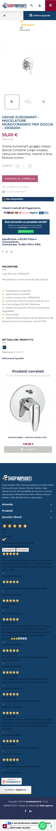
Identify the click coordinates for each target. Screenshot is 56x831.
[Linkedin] (30, 811)
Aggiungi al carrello (20, 178)
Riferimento (7, 352)
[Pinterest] (11, 252)
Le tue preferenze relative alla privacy (31, 823)
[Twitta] (7, 252)
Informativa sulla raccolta (16, 827)
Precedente (9, 550)
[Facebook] (25, 811)
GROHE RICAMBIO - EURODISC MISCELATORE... (28, 437)
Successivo (22, 550)
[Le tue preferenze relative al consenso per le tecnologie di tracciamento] (51, 826)
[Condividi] (2, 252)
